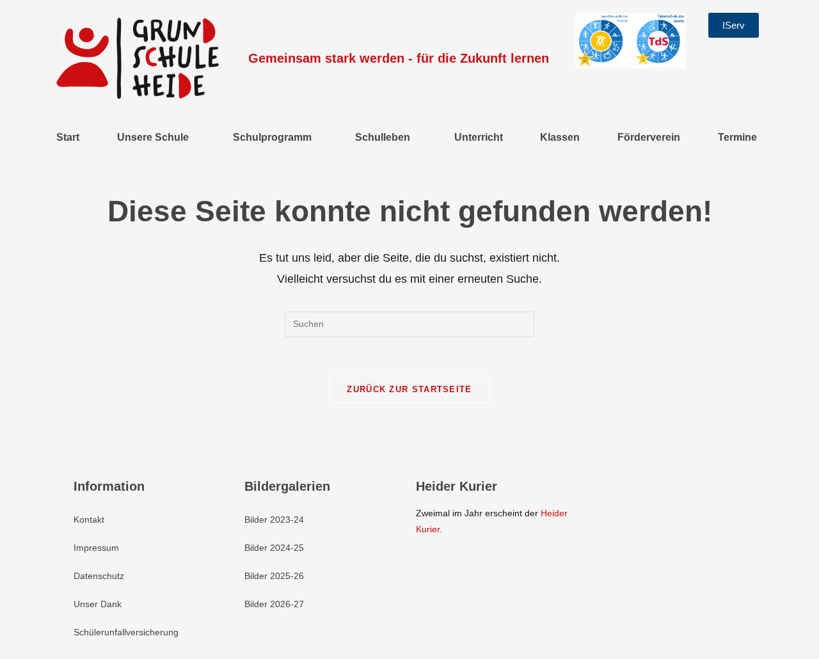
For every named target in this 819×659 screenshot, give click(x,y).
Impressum (96, 548)
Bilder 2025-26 (274, 576)
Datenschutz (99, 576)
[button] (156, 137)
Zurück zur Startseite (409, 389)
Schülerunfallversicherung (126, 632)
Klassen (560, 137)
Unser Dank (98, 604)
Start (67, 137)
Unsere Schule (153, 137)
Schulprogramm (272, 137)
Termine (737, 137)
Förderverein (648, 137)
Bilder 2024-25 (274, 548)
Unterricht (478, 137)
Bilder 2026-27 (274, 604)
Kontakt (89, 519)
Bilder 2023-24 (274, 519)
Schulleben (382, 137)
